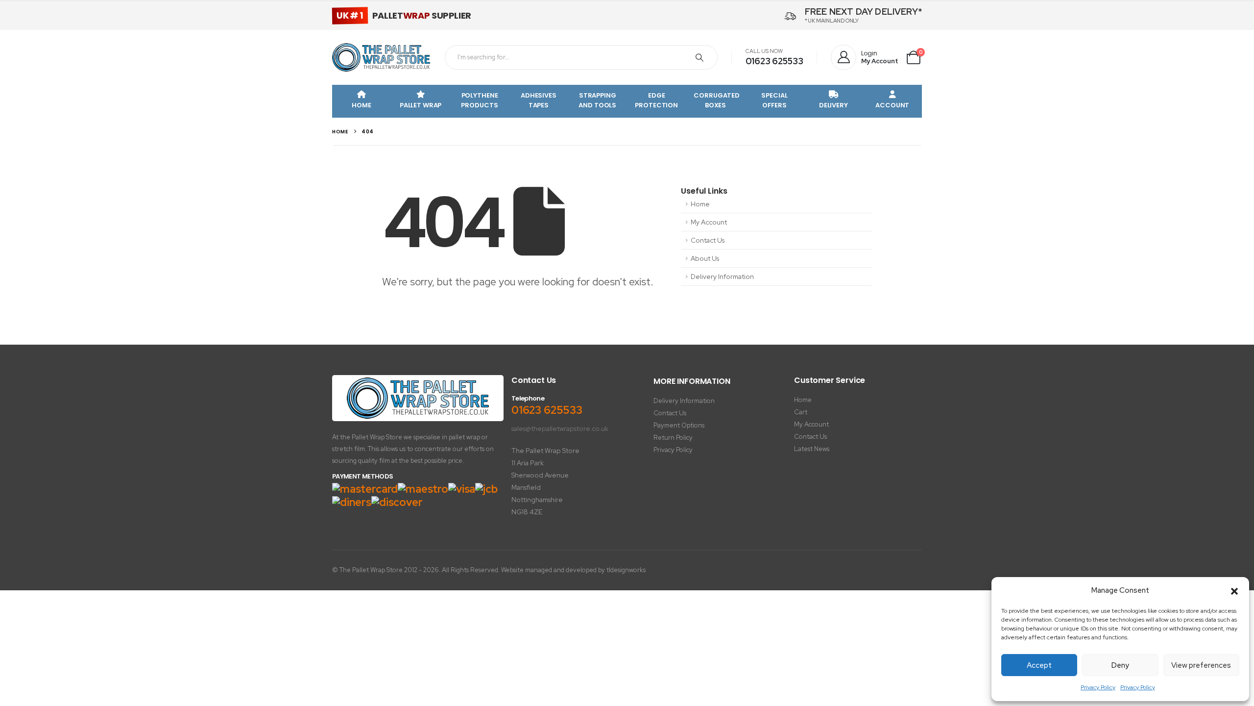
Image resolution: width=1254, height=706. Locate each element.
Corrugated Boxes (717, 100)
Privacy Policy (1098, 687)
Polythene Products (479, 100)
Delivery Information (722, 276)
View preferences (1201, 665)
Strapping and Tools (597, 100)
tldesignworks (626, 570)
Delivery (833, 105)
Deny (1120, 665)
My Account (709, 222)
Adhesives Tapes (538, 100)
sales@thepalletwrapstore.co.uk (559, 428)
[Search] (699, 57)
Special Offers (774, 100)
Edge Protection (656, 100)
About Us (705, 258)
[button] (1234, 591)
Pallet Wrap (421, 105)
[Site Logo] (381, 57)
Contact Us (707, 240)
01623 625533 (774, 61)
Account (892, 105)
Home (361, 105)
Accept (1039, 665)
